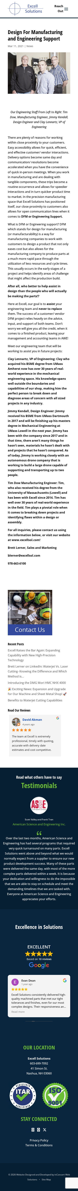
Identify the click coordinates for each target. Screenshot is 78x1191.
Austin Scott (31, 720)
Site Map (46, 1179)
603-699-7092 (39, 1063)
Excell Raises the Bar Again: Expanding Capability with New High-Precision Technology (34, 655)
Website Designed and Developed (33, 1174)
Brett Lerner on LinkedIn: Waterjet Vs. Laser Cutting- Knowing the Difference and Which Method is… (38, 671)
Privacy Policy (39, 1140)
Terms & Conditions (39, 1145)
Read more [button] (18, 1011)
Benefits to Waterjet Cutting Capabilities (35, 700)
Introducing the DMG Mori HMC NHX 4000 (37, 683)
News (29, 46)
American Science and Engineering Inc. (39, 824)
